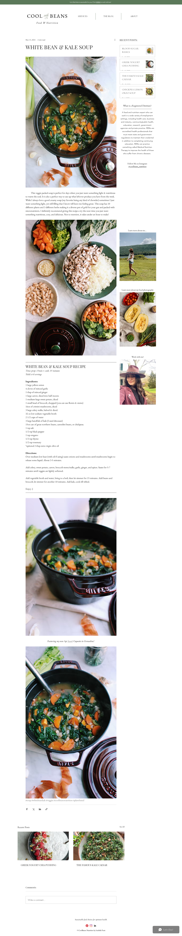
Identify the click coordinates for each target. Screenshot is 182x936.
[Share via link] (46, 809)
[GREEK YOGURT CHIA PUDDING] (43, 846)
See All (122, 827)
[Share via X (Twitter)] (33, 809)
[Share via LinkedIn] (40, 809)
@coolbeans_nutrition (137, 166)
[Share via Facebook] (27, 809)
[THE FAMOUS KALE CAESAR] (98, 846)
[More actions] (114, 39)
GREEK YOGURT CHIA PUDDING (38, 865)
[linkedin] (95, 925)
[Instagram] (91, 925)
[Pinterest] (87, 925)
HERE (98, 2)
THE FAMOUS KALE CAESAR (91, 865)
